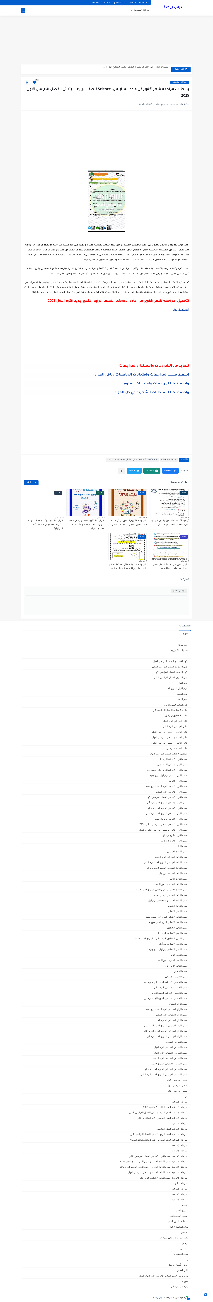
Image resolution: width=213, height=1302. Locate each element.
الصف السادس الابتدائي (176, 1042)
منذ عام (184, 517)
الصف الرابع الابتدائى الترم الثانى (172, 1014)
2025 (185, 634)
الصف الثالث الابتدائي (177, 851)
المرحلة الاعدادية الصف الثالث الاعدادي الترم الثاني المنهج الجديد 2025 (153, 1167)
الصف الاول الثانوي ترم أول (175, 835)
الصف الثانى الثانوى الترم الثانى (172, 960)
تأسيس (184, 1232)
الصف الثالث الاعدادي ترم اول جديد (171, 895)
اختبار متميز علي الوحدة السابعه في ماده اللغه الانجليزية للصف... (171, 567)
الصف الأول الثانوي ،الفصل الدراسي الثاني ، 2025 (163, 829)
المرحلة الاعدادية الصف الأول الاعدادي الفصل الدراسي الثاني (158, 1156)
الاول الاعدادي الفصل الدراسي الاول (170, 661)
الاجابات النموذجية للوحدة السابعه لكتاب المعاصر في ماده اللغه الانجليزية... (45, 525)
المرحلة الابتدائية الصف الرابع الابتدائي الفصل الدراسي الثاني (158, 1112)
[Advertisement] (106, 40)
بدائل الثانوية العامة (179, 1226)
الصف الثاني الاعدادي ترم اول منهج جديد (168, 949)
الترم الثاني (182, 699)
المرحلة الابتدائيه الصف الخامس (172, 1129)
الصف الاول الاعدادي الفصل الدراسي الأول (167, 797)
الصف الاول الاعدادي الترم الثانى (172, 791)
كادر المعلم (182, 1270)
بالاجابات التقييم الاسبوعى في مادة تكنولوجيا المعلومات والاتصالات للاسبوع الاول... (87, 525)
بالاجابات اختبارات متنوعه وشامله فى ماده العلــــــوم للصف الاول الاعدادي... (128, 567)
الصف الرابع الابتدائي (178, 1003)
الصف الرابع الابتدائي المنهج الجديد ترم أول (167, 1036)
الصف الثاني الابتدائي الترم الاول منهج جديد (167, 916)
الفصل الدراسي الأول (177, 1080)
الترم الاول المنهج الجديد (176, 688)
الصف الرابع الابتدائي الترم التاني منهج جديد (167, 1009)
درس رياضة (173, 7)
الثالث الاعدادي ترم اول (176, 715)
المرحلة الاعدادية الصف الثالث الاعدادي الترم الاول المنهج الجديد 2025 (154, 1161)
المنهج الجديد (181, 1210)
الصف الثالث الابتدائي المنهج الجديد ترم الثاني (165, 862)
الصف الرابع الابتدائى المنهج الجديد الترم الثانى (165, 1031)
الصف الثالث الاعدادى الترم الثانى (171, 884)
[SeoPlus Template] (188, 1298)
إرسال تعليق (179, 591)
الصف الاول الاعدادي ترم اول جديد (171, 819)
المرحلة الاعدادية (180, 1150)
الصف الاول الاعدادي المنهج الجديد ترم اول (167, 808)
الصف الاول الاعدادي (178, 780)
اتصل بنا (95, 3)
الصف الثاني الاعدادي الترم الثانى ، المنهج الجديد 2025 (161, 938)
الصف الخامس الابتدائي (176, 976)
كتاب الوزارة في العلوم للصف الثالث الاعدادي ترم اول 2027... (138, 69)
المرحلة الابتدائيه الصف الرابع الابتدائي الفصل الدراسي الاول (132, 460)
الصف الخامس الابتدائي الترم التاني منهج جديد (165, 982)
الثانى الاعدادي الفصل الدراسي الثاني (169, 742)
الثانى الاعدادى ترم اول (177, 748)
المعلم (185, 1205)
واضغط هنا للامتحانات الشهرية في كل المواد (152, 393)
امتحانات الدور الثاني (178, 1221)
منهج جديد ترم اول (179, 1286)
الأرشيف (106, 3)
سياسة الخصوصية (138, 3)
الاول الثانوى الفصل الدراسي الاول (171, 672)
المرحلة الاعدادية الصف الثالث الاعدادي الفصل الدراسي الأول (158, 1172)
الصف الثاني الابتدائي (177, 911)
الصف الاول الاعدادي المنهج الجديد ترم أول (167, 802)
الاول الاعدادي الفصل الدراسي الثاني (170, 666)
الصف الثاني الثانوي (178, 955)
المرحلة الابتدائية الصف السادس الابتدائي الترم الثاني (162, 1118)
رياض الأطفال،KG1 (178, 1264)
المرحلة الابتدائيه (180, 1123)
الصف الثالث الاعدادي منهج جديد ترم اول (168, 900)
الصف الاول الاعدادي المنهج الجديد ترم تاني (167, 813)
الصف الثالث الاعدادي (177, 878)
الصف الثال (182, 846)
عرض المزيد (31, 482)
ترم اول (184, 1243)
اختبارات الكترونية (179, 82)
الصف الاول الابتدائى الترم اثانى (172, 759)
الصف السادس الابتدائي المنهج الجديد (169, 1063)
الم (186, 1096)
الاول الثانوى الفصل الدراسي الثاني (171, 677)
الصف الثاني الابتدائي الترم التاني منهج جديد (166, 922)
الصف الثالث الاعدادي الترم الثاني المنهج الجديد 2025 (162, 889)
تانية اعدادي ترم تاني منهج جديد (173, 1237)
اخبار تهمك (183, 645)
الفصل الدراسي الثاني (177, 1090)
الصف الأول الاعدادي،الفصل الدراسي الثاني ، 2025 (163, 824)
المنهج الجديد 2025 (179, 1216)
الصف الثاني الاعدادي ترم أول (173, 944)
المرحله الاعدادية (180, 1194)
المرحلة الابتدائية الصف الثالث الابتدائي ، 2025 (165, 1107)
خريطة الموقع (120, 3)
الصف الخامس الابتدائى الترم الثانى (170, 987)
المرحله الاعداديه (180, 1199)
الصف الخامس (181, 971)
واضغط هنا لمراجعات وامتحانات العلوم (156, 384)
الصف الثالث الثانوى (178, 906)
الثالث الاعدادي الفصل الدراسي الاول (170, 710)
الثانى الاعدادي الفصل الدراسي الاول (170, 732)
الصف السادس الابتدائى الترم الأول (171, 1047)
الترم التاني (182, 693)
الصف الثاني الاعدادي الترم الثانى (171, 933)
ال (187, 655)
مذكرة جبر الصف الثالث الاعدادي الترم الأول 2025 (163, 1275)
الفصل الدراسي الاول (177, 1085)
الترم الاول (183, 683)
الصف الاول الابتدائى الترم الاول (172, 764)
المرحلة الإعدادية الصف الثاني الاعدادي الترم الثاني (163, 1177)
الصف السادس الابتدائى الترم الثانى (170, 1058)
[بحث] (23, 10)
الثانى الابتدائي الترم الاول (175, 721)
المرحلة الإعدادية (180, 1145)
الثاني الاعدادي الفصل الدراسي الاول (170, 737)
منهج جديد (183, 1281)
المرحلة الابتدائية (142, 10)
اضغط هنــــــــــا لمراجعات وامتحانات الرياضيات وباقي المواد (142, 375)
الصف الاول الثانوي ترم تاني (174, 840)
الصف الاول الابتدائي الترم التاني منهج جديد (167, 770)
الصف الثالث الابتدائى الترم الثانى (171, 857)
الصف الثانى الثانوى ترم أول (174, 965)
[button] (170, 471)
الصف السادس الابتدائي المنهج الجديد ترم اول (165, 1069)
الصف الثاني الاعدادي (177, 927)
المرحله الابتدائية (180, 1188)
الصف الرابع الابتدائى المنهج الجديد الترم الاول (165, 1025)
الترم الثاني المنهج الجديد (176, 704)
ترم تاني (184, 1248)
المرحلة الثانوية (180, 1183)
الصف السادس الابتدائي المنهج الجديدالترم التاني (164, 1074)
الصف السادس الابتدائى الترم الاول (171, 1052)
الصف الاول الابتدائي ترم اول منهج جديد (169, 775)
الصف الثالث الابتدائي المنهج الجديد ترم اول (166, 867)
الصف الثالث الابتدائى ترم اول (173, 873)
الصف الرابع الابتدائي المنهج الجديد (171, 1020)
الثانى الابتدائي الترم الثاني (175, 726)
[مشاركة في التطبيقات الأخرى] (121, 471)
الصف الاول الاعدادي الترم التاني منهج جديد (167, 786)
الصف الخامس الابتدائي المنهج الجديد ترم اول (166, 998)
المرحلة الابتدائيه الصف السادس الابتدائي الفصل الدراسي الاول (157, 1139)
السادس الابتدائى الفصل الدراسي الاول (169, 753)
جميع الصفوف (181, 1254)
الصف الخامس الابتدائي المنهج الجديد (170, 993)
